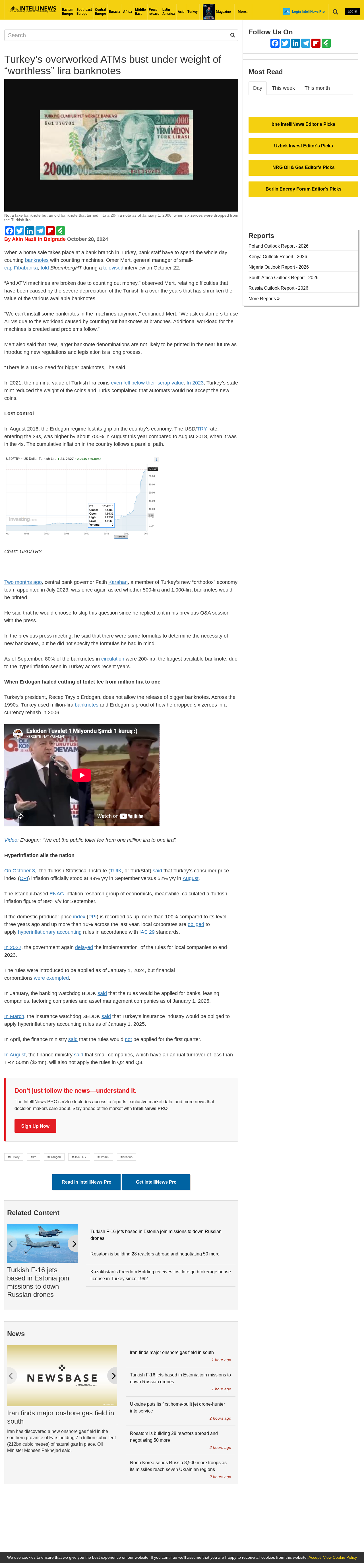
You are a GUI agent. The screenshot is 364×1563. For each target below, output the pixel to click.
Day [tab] (257, 88)
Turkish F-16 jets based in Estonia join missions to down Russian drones (38, 1282)
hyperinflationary (36, 932)
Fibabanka (26, 268)
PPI (92, 917)
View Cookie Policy (340, 1557)
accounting (69, 932)
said (157, 871)
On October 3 (19, 871)
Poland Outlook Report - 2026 (279, 246)
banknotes (37, 260)
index (79, 917)
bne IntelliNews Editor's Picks (303, 124)
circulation (112, 659)
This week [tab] (283, 88)
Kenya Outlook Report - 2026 (278, 256)
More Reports (263, 298)
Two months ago (23, 582)
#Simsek (103, 1157)
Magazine (223, 12)
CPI (24, 878)
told (45, 268)
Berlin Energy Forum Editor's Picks (304, 189)
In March (14, 1016)
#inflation (127, 1157)
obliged (196, 924)
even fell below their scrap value (147, 383)
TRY (202, 429)
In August (15, 1055)
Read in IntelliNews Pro (86, 1182)
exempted (57, 978)
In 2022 (12, 947)
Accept (315, 1557)
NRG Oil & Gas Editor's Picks (303, 167)
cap (8, 268)
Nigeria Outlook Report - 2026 (279, 267)
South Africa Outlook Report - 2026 (283, 277)
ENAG (56, 894)
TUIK (116, 871)
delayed (84, 947)
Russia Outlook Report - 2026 (278, 288)
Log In (352, 11)
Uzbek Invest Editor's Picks (303, 145)
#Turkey (14, 1157)
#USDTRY (79, 1157)
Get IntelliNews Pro (156, 1182)
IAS (143, 932)
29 (152, 932)
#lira (33, 1157)
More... (243, 12)
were (39, 978)
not (128, 1039)
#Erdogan (54, 1157)
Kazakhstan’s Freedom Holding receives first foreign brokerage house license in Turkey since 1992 (160, 1275)
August (190, 878)
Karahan (118, 582)
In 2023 (195, 383)
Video (10, 840)
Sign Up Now (35, 1126)
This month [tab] (317, 88)
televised (113, 268)
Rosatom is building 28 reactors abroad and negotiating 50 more (155, 1253)
